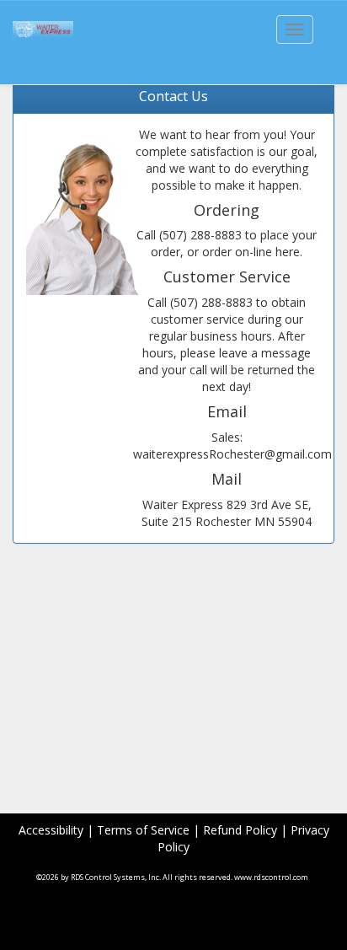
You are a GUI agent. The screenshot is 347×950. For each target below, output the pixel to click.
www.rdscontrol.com (271, 877)
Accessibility (51, 830)
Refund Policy (240, 830)
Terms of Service (143, 830)
